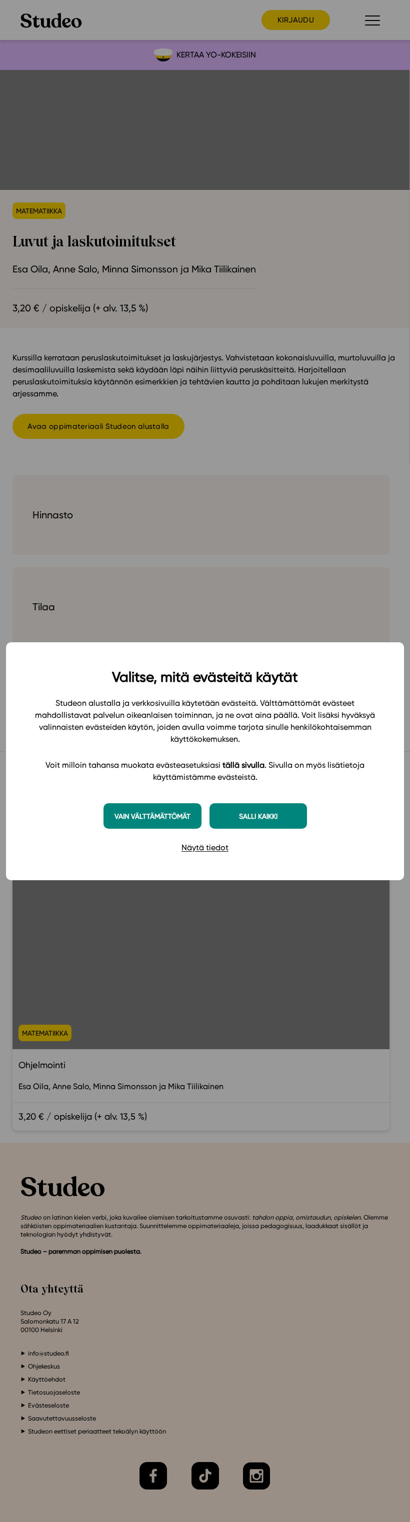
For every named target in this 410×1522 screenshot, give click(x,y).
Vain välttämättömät (152, 816)
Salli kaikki (258, 816)
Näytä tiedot (205, 847)
